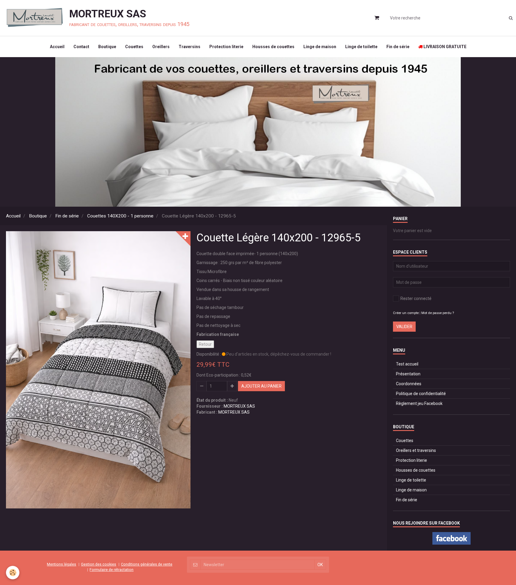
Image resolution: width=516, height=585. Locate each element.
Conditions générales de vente (146, 564)
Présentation (408, 373)
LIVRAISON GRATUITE (444, 46)
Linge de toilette (361, 46)
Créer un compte (406, 313)
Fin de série (397, 46)
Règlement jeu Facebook (419, 403)
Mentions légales (61, 564)
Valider (404, 326)
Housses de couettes (273, 46)
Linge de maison (319, 46)
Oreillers (161, 46)
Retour (205, 344)
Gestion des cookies (98, 564)
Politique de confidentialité (421, 393)
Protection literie (226, 46)
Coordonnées (408, 383)
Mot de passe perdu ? (437, 313)
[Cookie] (12, 572)
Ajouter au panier (261, 386)
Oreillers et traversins (416, 450)
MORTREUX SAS (239, 406)
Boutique (107, 46)
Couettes (134, 46)
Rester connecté (415, 298)
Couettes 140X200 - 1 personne (120, 216)
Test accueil (407, 364)
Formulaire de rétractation (111, 569)
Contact (81, 46)
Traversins (189, 46)
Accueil (57, 46)
